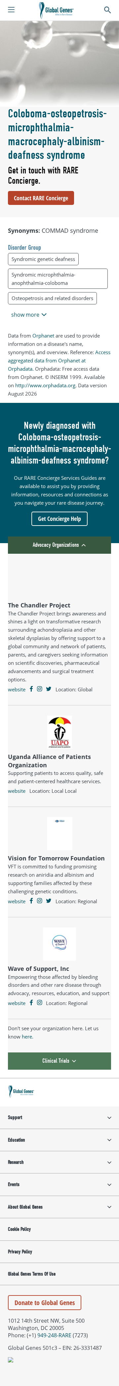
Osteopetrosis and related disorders (52, 298)
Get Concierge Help (59, 519)
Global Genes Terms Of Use (32, 1274)
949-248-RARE (54, 1335)
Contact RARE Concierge (41, 198)
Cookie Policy (19, 1229)
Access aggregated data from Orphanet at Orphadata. (59, 360)
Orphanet (43, 335)
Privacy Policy (20, 1252)
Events (14, 1184)
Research (16, 1162)
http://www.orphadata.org (45, 385)
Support (15, 1117)
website (16, 689)
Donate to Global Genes (45, 1302)
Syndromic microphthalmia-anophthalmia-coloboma (43, 278)
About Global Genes (25, 1207)
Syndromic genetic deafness (43, 259)
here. (27, 1036)
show (25, 314)
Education (16, 1140)
